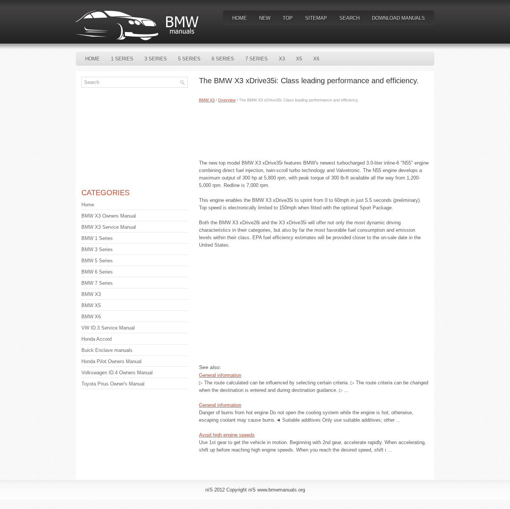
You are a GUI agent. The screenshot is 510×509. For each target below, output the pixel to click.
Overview (227, 100)
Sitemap (316, 18)
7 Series (256, 59)
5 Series (189, 59)
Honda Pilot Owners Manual (111, 361)
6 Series (223, 59)
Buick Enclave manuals (107, 350)
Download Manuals (398, 18)
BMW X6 (91, 316)
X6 (316, 59)
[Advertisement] (314, 129)
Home (239, 18)
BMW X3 (207, 100)
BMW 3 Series (97, 249)
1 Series (122, 59)
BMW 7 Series (97, 283)
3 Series (155, 59)
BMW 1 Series (97, 238)
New (264, 18)
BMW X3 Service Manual (108, 227)
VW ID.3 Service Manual (108, 328)
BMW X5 (91, 305)
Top (288, 18)
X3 (282, 59)
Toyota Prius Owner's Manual (112, 384)
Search (349, 18)
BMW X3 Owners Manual (108, 216)
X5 (299, 59)
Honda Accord (96, 339)
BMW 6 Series (97, 272)
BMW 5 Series (97, 260)
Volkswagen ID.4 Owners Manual (117, 372)
